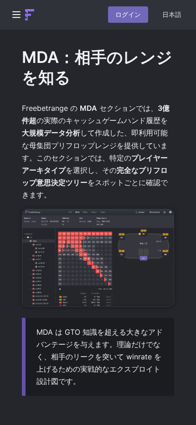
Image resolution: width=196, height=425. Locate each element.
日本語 (171, 14)
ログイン (128, 14)
